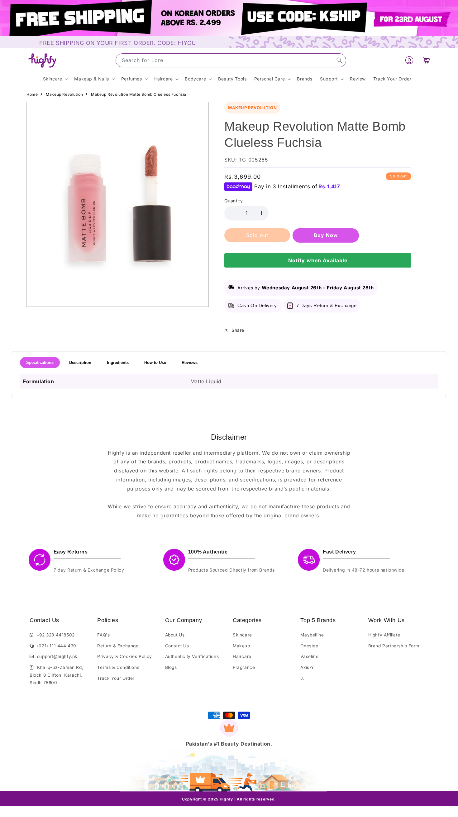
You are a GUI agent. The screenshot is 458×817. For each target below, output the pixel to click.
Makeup (241, 645)
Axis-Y (307, 667)
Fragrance (244, 667)
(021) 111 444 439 (55, 645)
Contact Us (177, 645)
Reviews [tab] (190, 362)
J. (302, 678)
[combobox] (231, 60)
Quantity (233, 200)
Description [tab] (80, 362)
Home (32, 94)
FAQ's (103, 634)
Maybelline (312, 634)
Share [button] (237, 330)
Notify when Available (317, 260)
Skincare (242, 634)
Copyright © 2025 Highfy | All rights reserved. (229, 799)
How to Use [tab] (155, 362)
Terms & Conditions (118, 667)
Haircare (242, 656)
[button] (426, 60)
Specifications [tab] (40, 362)
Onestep (309, 645)
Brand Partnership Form (393, 645)
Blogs (171, 667)
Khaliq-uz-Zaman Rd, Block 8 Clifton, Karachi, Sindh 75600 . (56, 675)
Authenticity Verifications (192, 656)
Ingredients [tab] (118, 362)
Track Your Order (116, 678)
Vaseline (309, 656)
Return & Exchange (117, 645)
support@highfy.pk (56, 656)
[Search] (339, 60)
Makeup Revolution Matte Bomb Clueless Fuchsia (138, 94)
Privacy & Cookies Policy (124, 656)
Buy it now (325, 235)
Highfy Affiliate (384, 634)
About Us (175, 634)
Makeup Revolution (64, 94)
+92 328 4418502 (54, 634)
